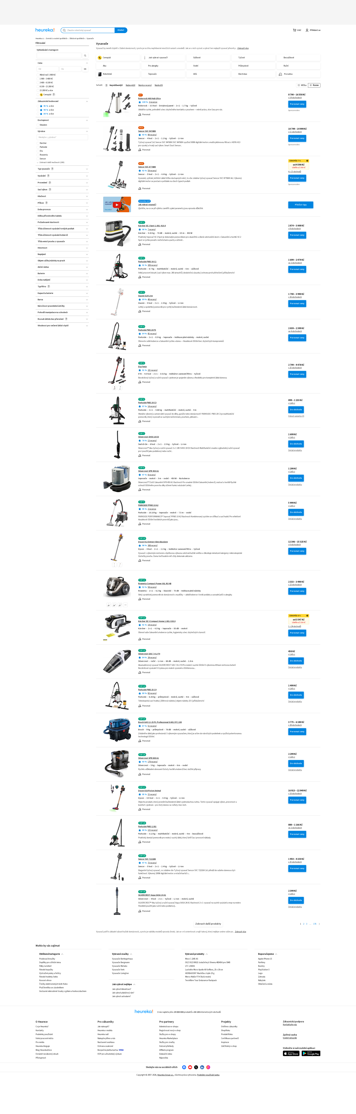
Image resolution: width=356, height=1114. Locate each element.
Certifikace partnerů (230, 1038)
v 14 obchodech (295, 97)
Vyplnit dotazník (290, 1038)
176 (314, 923)
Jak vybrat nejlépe (122, 984)
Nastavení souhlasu (105, 1042)
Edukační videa (165, 1054)
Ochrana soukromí (105, 1046)
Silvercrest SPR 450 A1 (148, 471)
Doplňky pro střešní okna (50, 962)
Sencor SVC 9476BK (147, 131)
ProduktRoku (227, 1034)
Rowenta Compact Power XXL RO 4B (154, 583)
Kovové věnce (45, 980)
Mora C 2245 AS (191, 959)
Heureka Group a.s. (165, 1075)
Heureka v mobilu (104, 1030)
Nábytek (261, 980)
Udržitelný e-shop (229, 1046)
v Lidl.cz (291, 403)
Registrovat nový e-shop (170, 1030)
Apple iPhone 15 (265, 959)
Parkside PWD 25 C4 (147, 689)
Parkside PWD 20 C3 (147, 402)
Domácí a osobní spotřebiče (56, 38)
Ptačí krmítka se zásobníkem (51, 987)
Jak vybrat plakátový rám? (123, 992)
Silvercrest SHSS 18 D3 (148, 436)
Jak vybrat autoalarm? (121, 996)
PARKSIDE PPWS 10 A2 (148, 505)
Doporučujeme (266, 954)
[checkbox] (38, 75)
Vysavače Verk (118, 969)
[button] (59, 55)
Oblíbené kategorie (49, 954)
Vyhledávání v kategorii (47, 50)
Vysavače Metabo (119, 966)
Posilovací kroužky (47, 959)
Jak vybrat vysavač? (147, 204)
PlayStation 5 (264, 969)
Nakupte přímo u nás (106, 1038)
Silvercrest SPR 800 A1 (148, 758)
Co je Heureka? (42, 1026)
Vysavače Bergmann (121, 962)
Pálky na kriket (45, 966)
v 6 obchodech (294, 544)
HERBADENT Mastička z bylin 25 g (199, 973)
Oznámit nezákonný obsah (47, 1054)
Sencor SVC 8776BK (147, 167)
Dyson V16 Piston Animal (149, 790)
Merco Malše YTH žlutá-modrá (198, 977)
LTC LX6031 (190, 966)
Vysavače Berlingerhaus (122, 959)
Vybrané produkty (194, 954)
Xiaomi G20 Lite (145, 295)
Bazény (261, 966)
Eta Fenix (142, 366)
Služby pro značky (167, 1042)
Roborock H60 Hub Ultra (149, 98)
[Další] (319, 924)
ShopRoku (225, 1030)
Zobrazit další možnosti (49, 162)
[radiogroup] (62, 110)
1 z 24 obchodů (294, 626)
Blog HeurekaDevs (44, 1050)
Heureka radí (102, 1034)
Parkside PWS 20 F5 (147, 330)
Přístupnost (41, 1057)
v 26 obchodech (295, 297)
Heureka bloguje (43, 1046)
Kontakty (40, 1030)
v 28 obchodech (295, 725)
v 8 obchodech (294, 228)
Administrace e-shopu (168, 1026)
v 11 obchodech (295, 132)
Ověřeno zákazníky (229, 1026)
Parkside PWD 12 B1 (147, 826)
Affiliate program (166, 1050)
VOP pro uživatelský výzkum (109, 1054)
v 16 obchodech (295, 793)
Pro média (40, 1042)
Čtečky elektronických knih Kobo (53, 984)
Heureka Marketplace (168, 1038)
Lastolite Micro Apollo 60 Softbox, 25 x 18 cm (204, 969)
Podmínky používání (44, 1034)
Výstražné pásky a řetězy (50, 973)
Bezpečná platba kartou (107, 1050)
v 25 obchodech (295, 367)
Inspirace (225, 1042)
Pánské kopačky (46, 969)
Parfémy (261, 962)
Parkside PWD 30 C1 (147, 261)
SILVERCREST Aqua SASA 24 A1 (152, 895)
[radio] (38, 106)
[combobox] (88, 30)
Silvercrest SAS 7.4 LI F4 (149, 653)
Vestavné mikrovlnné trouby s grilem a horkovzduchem (62, 991)
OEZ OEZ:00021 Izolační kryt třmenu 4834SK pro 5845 (207, 962)
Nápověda (163, 1057)
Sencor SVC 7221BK (147, 859)
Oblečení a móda (265, 984)
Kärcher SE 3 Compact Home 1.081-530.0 (156, 621)
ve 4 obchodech (295, 331)
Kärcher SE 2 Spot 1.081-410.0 (152, 225)
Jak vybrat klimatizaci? (121, 989)
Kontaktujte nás (290, 1024)
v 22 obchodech (295, 584)
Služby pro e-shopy (167, 1034)
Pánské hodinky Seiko (48, 977)
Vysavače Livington (120, 973)
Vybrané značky (120, 954)
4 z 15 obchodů (294, 171)
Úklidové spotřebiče (77, 38)
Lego (260, 973)
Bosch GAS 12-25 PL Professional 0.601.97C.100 (160, 722)
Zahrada (261, 977)
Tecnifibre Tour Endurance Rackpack (201, 980)
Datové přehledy (166, 1046)
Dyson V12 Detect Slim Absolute (153, 541)
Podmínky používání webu (208, 1075)
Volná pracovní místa (44, 1038)
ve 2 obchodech (295, 263)
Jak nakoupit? (103, 1026)
